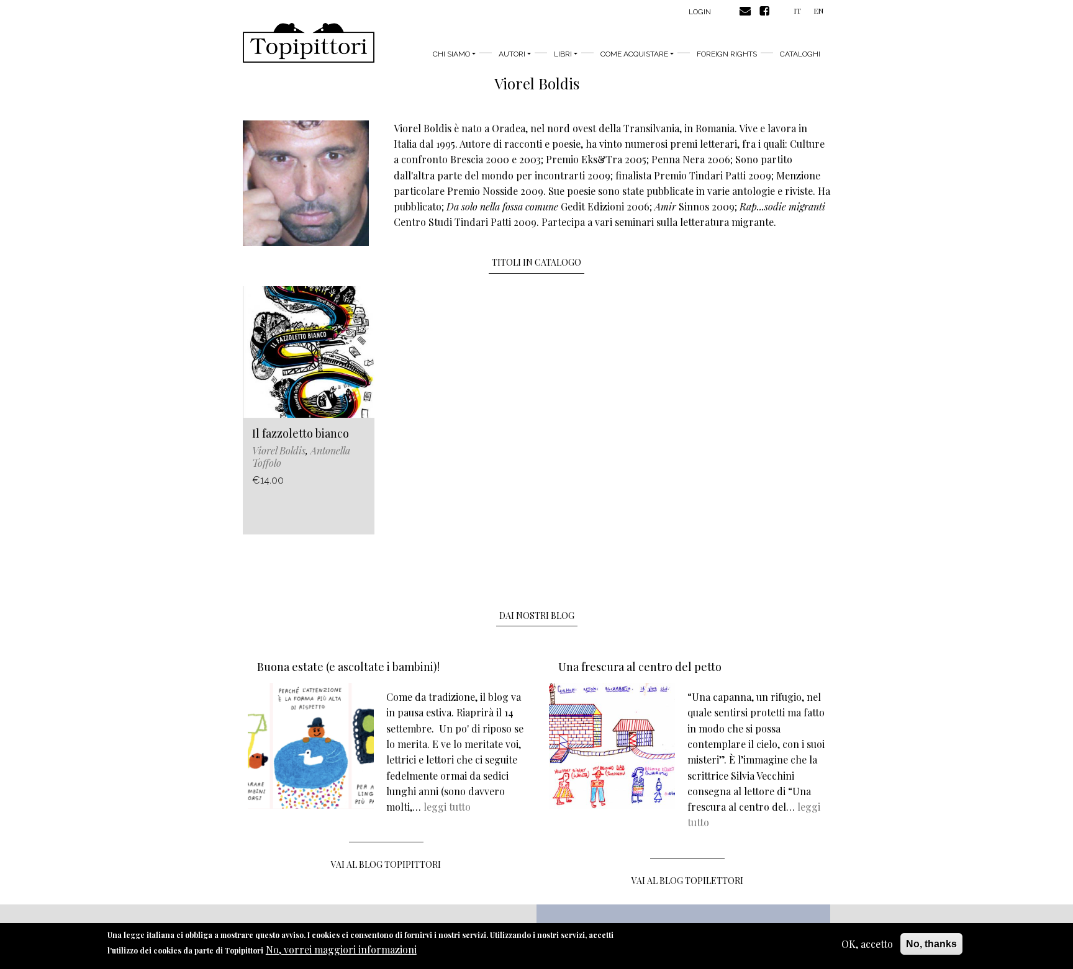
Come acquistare (634, 54)
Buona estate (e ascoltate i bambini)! (348, 666)
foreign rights (727, 54)
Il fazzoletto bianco (300, 433)
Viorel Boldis (279, 450)
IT (797, 11)
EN (818, 11)
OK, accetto (867, 943)
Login (700, 11)
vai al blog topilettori (687, 880)
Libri (563, 54)
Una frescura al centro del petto (640, 666)
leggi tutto (447, 806)
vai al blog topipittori (386, 864)
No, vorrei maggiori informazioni (341, 950)
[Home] (308, 43)
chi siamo (451, 54)
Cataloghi (800, 54)
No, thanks (931, 944)
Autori (512, 54)
